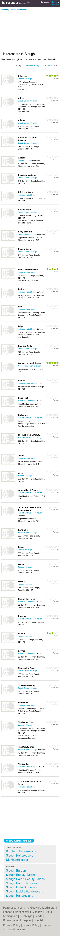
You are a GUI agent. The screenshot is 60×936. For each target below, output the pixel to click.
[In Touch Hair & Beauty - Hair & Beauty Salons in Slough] (8, 443)
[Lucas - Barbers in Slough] (8, 555)
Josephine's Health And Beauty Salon (29, 509)
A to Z (56, 65)
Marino (21, 581)
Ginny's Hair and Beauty (29, 363)
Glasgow (37, 912)
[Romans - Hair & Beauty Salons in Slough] (8, 624)
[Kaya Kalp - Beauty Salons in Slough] (8, 538)
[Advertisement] (24, 30)
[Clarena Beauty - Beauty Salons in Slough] (8, 257)
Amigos (21, 157)
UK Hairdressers (17, 859)
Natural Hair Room (26, 598)
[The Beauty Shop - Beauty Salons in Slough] (8, 755)
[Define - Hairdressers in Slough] (8, 297)
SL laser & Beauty (26, 685)
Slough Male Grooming (21, 887)
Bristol (48, 912)
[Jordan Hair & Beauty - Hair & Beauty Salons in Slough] (8, 498)
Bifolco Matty (24, 209)
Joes (20, 472)
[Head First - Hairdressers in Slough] (8, 406)
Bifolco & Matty (25, 192)
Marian (21, 564)
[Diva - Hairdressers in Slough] (8, 315)
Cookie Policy (31, 925)
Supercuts (23, 702)
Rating (36, 65)
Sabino (21, 633)
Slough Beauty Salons (21, 874)
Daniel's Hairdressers (28, 269)
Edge (20, 326)
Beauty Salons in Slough (27, 101)
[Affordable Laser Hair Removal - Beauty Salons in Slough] (8, 146)
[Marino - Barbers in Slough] (8, 590)
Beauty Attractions (27, 174)
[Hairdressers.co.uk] (16, 3)
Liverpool (25, 920)
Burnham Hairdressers (21, 851)
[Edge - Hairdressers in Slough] (8, 334)
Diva (20, 306)
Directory (5, 9)
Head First (23, 397)
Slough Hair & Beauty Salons (25, 879)
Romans (22, 616)
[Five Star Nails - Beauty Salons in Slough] (8, 354)
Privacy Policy (11, 925)
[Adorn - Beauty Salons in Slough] (8, 106)
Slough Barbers (16, 870)
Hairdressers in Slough (27, 195)
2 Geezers (22, 76)
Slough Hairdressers (19, 9)
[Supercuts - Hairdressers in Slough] (8, 711)
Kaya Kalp (23, 529)
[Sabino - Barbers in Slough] (8, 642)
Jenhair (21, 455)
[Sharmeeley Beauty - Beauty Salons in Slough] (8, 676)
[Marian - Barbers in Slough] (8, 572)
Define (21, 289)
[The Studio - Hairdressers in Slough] (8, 772)
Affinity (21, 120)
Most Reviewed (46, 65)
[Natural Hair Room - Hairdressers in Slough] (8, 607)
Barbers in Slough (25, 78)
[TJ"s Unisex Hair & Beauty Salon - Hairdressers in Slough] (8, 789)
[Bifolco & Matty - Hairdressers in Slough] (8, 200)
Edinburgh (26, 916)
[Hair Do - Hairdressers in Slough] (8, 389)
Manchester (22, 912)
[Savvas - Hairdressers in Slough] (8, 659)
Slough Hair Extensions (21, 883)
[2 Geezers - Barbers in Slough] (8, 84)
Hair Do (21, 380)
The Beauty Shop (26, 746)
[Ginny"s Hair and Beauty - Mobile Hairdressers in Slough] (8, 371)
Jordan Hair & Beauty (28, 490)
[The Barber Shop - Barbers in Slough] (8, 730)
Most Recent (28, 65)
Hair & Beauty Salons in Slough (30, 417)
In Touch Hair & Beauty (29, 434)
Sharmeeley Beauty (27, 668)
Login (54, 2)
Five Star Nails (25, 345)
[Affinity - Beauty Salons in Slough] (8, 128)
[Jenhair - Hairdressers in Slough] (8, 464)
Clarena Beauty (25, 248)
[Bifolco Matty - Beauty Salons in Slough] (8, 217)
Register (55, 4)
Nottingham (10, 916)
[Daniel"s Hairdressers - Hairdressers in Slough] (8, 278)
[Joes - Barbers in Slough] (8, 481)
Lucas (21, 547)
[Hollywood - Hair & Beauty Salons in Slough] (8, 423)
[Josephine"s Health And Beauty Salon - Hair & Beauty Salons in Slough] (8, 515)
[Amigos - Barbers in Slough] (8, 166)
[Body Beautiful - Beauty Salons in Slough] (8, 240)
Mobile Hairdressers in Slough (29, 366)
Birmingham (10, 920)
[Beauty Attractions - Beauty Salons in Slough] (8, 183)
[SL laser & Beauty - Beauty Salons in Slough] (8, 693)
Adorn (21, 98)
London (7, 912)
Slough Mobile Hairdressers (24, 891)
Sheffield (39, 920)
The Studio (23, 764)
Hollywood (23, 415)
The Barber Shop (26, 722)
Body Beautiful (25, 231)
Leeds (38, 916)
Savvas (21, 650)
